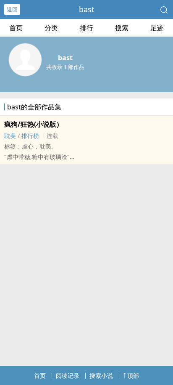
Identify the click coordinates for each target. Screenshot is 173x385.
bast (86, 9)
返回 (12, 9)
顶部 (133, 376)
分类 (51, 27)
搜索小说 (101, 376)
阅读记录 (67, 376)
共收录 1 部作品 (65, 67)
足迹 (157, 27)
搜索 (121, 27)
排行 (86, 27)
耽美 (10, 136)
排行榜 (30, 136)
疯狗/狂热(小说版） (33, 124)
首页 (16, 27)
